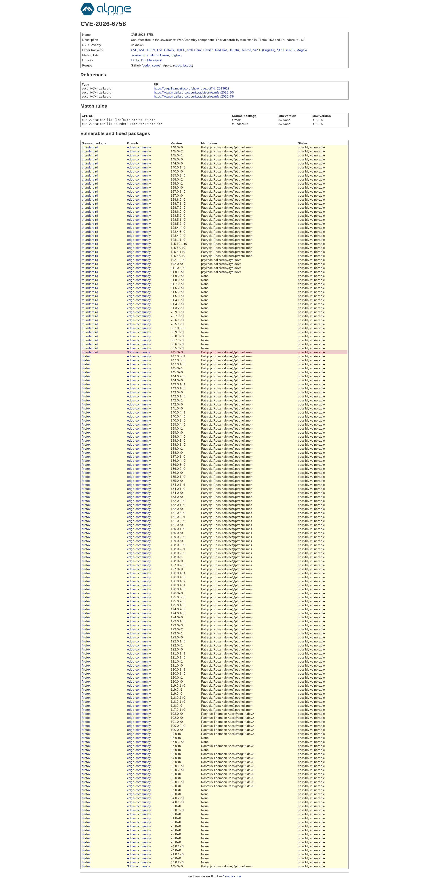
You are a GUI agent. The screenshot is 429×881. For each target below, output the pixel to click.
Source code (232, 876)
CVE (134, 50)
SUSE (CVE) (286, 50)
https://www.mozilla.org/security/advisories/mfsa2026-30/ (194, 92)
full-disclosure (159, 55)
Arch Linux (194, 50)
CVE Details (165, 50)
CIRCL (180, 50)
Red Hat (221, 50)
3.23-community (138, 352)
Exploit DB (138, 60)
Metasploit (154, 60)
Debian (208, 50)
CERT (151, 50)
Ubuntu (234, 50)
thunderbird (90, 147)
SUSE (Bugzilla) (264, 50)
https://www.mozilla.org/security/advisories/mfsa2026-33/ (194, 96)
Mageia (302, 50)
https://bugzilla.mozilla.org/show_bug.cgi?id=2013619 (191, 88)
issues (155, 65)
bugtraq (176, 55)
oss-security (139, 55)
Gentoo (246, 50)
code (146, 65)
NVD (142, 50)
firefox (86, 356)
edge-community (139, 147)
